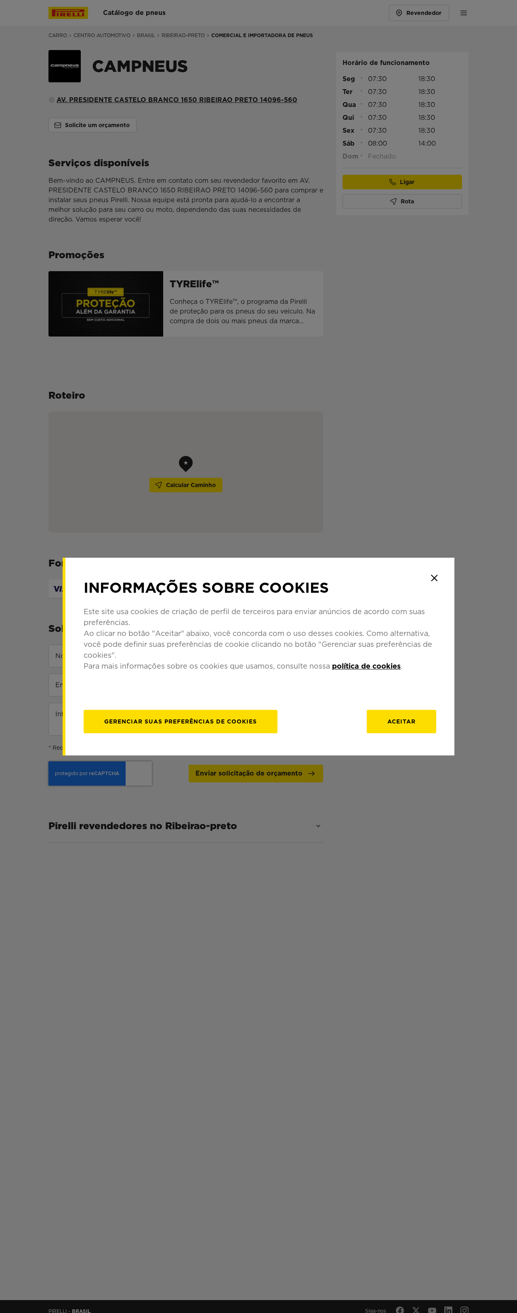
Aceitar (401, 721)
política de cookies (366, 666)
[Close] (434, 578)
